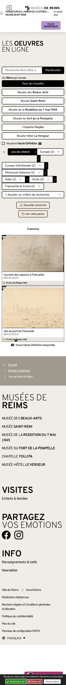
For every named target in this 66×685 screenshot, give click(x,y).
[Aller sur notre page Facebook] (6, 535)
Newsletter (9, 570)
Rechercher (53, 70)
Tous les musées (33, 84)
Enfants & (15, 499)
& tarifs (19, 562)
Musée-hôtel (33, 136)
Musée (51, 25)
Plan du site (8, 624)
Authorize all (16, 681)
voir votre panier (34, 214)
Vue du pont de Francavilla (18, 331)
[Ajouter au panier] (61, 237)
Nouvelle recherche (35, 205)
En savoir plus (58, 13)
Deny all (35, 681)
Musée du (33, 119)
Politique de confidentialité (17, 616)
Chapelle (33, 127)
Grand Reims (33, 590)
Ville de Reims (10, 590)
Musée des (33, 92)
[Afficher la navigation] (9, 8)
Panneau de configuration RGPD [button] (21, 631)
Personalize (52, 681)
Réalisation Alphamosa (15, 597)
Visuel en (21, 143)
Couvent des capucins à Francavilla (23, 274)
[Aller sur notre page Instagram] (18, 535)
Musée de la (33, 110)
